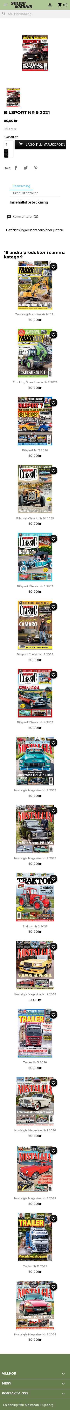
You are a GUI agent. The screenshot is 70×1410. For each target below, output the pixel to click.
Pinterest (35, 168)
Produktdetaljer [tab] (25, 193)
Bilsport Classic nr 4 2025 (35, 722)
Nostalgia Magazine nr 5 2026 (35, 1334)
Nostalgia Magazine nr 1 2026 (35, 1130)
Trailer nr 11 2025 (35, 1266)
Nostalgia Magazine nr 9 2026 (35, 994)
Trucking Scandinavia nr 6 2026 (35, 382)
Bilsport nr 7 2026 (35, 450)
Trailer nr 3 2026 (35, 1062)
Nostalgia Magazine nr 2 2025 (35, 790)
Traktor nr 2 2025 (35, 926)
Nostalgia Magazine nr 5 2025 (35, 1198)
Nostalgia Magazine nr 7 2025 (35, 858)
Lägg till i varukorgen (42, 144)
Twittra (26, 168)
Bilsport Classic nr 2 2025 (35, 586)
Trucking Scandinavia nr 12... (35, 314)
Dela (16, 168)
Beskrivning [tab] (21, 186)
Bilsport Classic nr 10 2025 (35, 518)
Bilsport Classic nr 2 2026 (35, 654)
